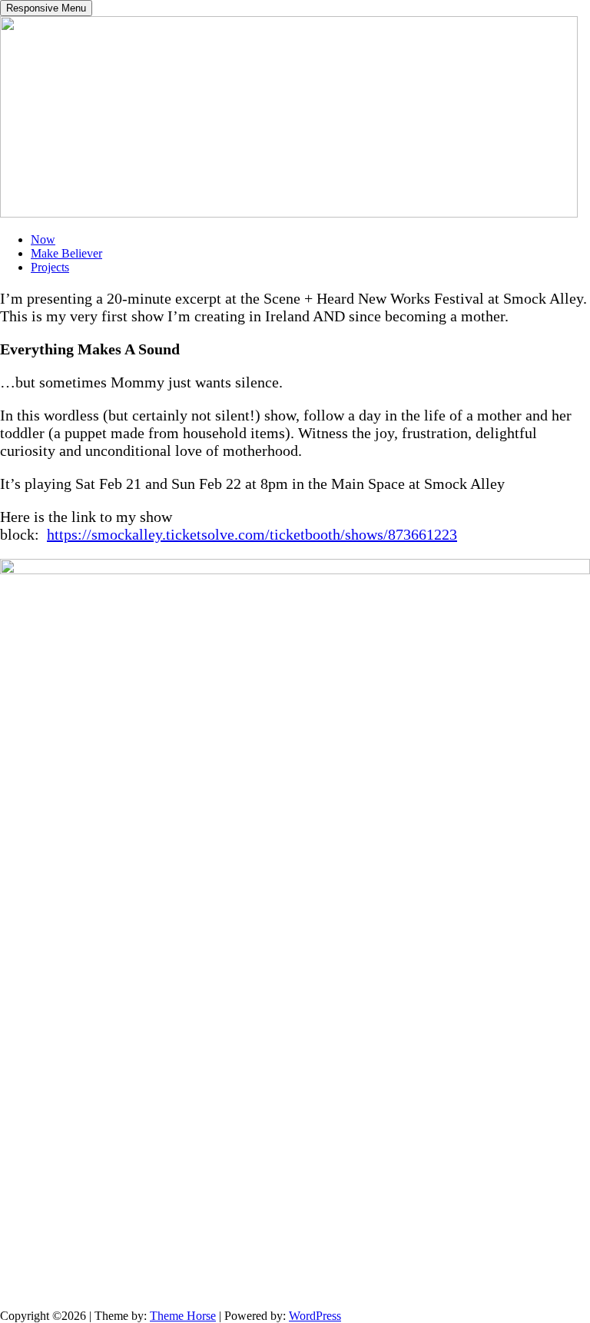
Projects (50, 267)
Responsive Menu (46, 8)
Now (43, 239)
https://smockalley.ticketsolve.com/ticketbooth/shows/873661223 (252, 534)
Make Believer (66, 253)
